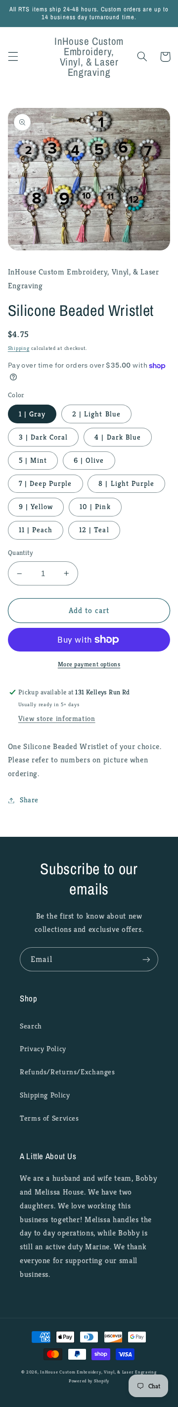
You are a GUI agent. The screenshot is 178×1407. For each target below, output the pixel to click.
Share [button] (29, 799)
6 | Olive (89, 460)
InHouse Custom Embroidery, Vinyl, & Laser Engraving (98, 1372)
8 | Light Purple (126, 483)
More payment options (89, 664)
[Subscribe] (146, 959)
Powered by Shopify (89, 1381)
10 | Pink (95, 506)
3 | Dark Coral (43, 437)
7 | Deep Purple (45, 483)
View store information (56, 718)
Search (31, 1026)
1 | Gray (32, 414)
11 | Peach (36, 529)
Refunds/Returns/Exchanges (67, 1071)
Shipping (19, 348)
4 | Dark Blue (117, 437)
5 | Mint (33, 460)
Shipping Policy (45, 1095)
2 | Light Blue (96, 414)
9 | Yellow (36, 506)
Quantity (20, 553)
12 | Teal (94, 529)
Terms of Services (49, 1118)
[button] (12, 56)
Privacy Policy (43, 1048)
